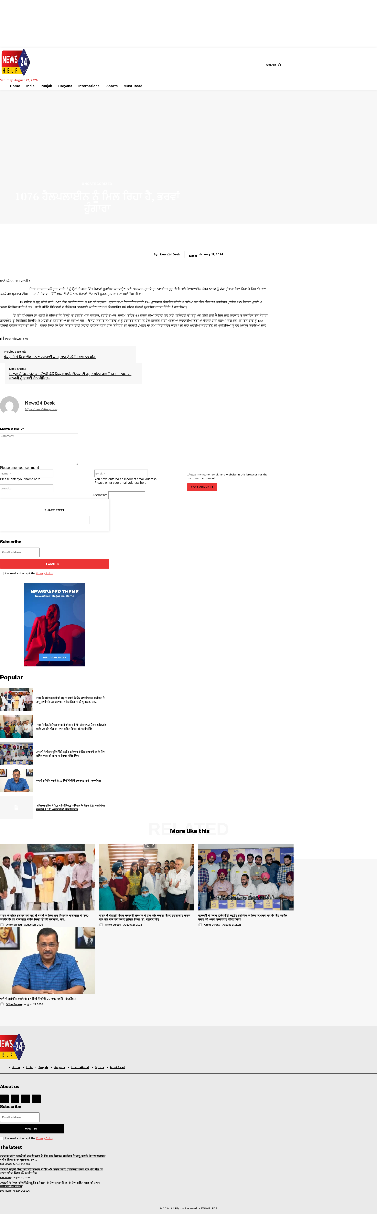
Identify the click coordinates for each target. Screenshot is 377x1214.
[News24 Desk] (9, 405)
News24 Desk (170, 254)
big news (5, 1164)
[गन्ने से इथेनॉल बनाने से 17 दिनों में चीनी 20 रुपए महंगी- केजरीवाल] (16, 780)
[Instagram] (15, 1099)
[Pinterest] (54, 520)
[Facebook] (26, 520)
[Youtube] (36, 1099)
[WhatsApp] (68, 520)
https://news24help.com (41, 409)
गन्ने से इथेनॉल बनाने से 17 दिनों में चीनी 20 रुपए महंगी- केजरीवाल (68, 780)
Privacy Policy (44, 573)
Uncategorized (97, 183)
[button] (274, 65)
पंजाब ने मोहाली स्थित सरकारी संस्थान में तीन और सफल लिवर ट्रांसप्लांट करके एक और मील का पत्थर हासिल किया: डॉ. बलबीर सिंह (71, 726)
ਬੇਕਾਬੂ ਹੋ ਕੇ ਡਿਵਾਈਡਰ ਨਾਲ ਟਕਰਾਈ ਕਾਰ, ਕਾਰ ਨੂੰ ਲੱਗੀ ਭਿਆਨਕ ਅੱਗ (50, 357)
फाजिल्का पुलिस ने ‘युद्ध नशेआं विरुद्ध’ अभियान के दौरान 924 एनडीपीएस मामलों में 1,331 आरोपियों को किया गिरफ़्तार (70, 807)
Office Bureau (14, 924)
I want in (52, 563)
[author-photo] (2, 925)
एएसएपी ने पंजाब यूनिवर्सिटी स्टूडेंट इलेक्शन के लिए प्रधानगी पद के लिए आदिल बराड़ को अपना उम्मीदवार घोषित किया (70, 753)
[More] (83, 520)
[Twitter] (40, 520)
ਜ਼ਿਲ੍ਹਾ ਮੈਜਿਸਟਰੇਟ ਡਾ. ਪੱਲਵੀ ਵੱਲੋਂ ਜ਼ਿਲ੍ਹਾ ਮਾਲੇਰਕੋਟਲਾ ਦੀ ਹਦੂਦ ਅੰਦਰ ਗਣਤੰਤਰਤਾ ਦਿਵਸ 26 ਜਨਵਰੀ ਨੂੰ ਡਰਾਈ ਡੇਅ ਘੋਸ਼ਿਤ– (70, 376)
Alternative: (100, 495)
